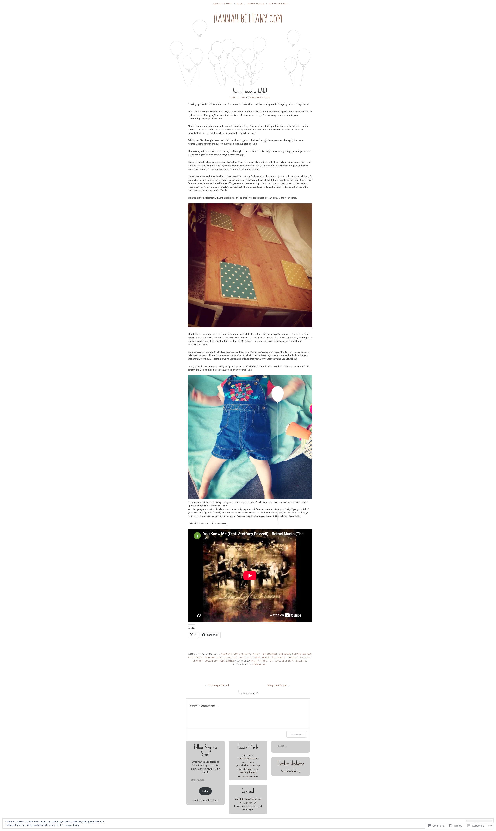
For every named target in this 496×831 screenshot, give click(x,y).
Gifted (307, 654)
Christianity (242, 654)
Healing (210, 657)
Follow (205, 791)
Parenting (268, 657)
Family (256, 654)
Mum (257, 657)
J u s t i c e (248, 754)
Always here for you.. (279, 685)
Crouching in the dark (217, 685)
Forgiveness (270, 654)
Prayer (281, 657)
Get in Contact (279, 4)
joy (271, 661)
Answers (226, 654)
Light (242, 657)
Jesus (228, 657)
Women (230, 661)
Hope (220, 657)
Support (198, 661)
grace (199, 657)
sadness (292, 657)
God (190, 657)
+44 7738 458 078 (248, 802)
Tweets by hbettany (290, 771)
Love (250, 657)
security (287, 661)
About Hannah (222, 4)
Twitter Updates (290, 763)
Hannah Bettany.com (248, 19)
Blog (240, 4)
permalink (259, 664)
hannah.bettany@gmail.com (248, 798)
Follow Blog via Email (205, 750)
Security (305, 657)
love (277, 661)
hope (264, 661)
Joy (235, 657)
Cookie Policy (72, 824)
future (296, 654)
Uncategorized (214, 661)
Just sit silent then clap (248, 765)
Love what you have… (248, 768)
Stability (300, 661)
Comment (296, 734)
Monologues (255, 4)
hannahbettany (260, 97)
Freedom (284, 654)
